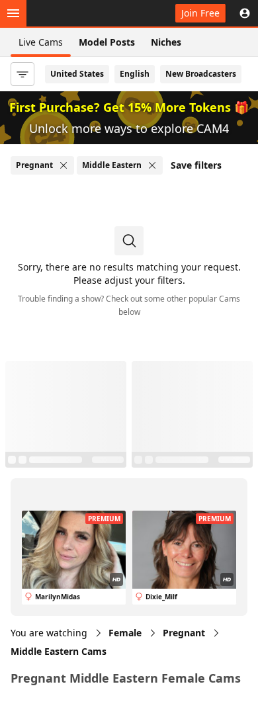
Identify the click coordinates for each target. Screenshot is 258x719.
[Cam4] (71, 13)
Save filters (196, 165)
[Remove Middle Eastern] (152, 165)
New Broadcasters (200, 73)
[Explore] (13, 13)
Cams (59, 651)
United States (77, 73)
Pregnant (184, 632)
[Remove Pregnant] (63, 165)
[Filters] (22, 74)
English (135, 73)
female (125, 632)
